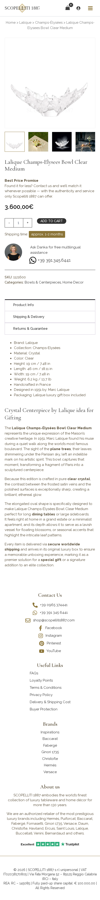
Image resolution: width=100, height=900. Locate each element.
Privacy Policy (41, 695)
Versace (50, 772)
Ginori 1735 (50, 752)
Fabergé (50, 745)
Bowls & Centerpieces (43, 282)
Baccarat (50, 739)
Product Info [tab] (23, 305)
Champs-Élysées (49, 22)
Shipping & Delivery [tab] (28, 317)
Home (11, 22)
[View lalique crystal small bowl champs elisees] (85, 142)
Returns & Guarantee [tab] (30, 328)
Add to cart (51, 221)
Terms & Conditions (45, 688)
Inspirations (50, 732)
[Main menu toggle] (90, 8)
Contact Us (50, 595)
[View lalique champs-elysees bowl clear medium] (15, 142)
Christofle (50, 759)
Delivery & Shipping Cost (50, 702)
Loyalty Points (41, 680)
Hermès (50, 765)
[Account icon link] (78, 8)
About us (50, 787)
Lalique (25, 22)
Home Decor (73, 282)
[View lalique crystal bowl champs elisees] (62, 142)
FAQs (34, 673)
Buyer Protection (43, 709)
